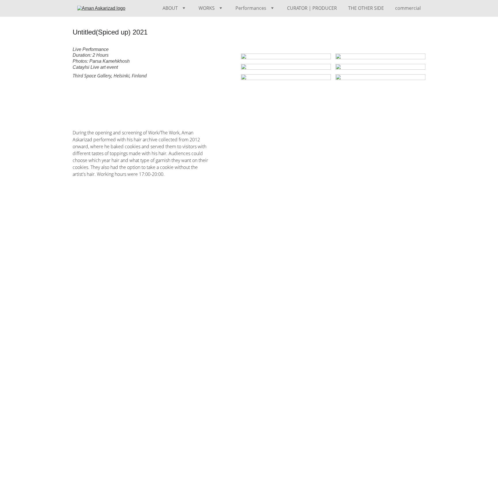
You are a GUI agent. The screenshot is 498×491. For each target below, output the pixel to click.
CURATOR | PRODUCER (312, 8)
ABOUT (170, 8)
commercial (408, 8)
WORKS (207, 8)
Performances (250, 8)
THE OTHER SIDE (366, 8)
